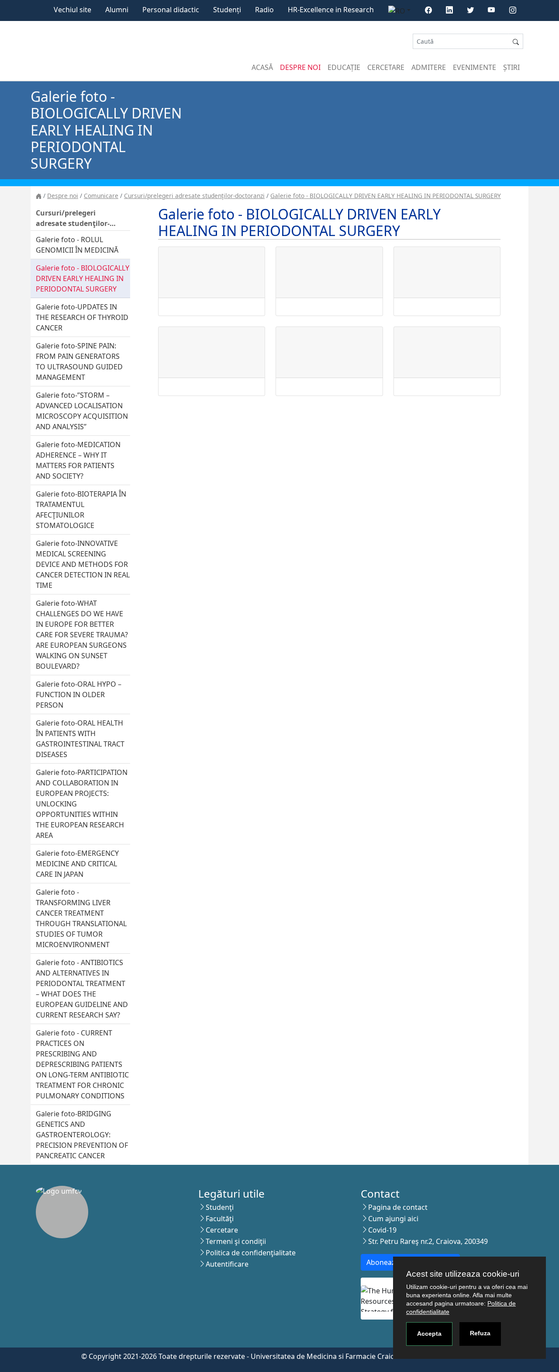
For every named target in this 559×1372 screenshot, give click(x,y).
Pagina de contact (398, 1207)
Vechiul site (72, 9)
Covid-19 (382, 1230)
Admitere (428, 67)
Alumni (116, 9)
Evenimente (474, 67)
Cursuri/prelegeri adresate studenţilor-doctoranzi (194, 195)
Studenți (227, 9)
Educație (344, 67)
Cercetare (385, 67)
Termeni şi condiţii (236, 1241)
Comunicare (101, 195)
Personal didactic (170, 9)
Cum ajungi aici (393, 1218)
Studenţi (220, 1207)
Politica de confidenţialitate (251, 1252)
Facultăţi (220, 1218)
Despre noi (300, 67)
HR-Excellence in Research (331, 9)
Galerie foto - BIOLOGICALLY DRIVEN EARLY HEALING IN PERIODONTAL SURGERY (385, 195)
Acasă (262, 67)
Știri (511, 67)
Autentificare (227, 1264)
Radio (264, 9)
